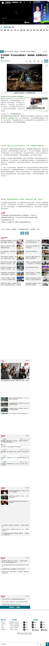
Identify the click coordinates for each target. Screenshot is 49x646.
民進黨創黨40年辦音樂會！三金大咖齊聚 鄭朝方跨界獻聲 (33, 284)
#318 (38, 229)
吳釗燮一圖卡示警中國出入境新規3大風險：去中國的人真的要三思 (33, 279)
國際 (5, 30)
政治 (2, 30)
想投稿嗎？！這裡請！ (15, 607)
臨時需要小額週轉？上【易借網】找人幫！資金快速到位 (33, 273)
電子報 (2, 627)
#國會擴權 (14, 229)
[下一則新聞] (46, 51)
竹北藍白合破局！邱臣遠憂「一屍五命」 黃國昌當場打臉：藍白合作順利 (8, 257)
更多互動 (3, 619)
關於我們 (12, 622)
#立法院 (8, 229)
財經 (8, 30)
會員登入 (12, 629)
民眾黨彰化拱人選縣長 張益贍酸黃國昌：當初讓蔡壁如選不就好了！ (8, 284)
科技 (31, 30)
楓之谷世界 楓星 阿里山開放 (32, 267)
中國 (15, 30)
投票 (2, 625)
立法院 (13, 96)
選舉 (44, 30)
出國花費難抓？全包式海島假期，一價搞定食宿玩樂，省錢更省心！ (8, 273)
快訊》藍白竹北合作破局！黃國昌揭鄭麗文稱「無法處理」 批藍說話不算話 (8, 263)
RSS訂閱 (16, 622)
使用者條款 (16, 623)
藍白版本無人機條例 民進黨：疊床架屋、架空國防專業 (33, 257)
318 (13, 104)
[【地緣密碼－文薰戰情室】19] (41, 12)
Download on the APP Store (44, 630)
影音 (47, 30)
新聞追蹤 (3, 629)
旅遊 (34, 30)
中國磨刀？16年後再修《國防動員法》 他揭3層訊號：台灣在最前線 (33, 263)
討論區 (2, 622)
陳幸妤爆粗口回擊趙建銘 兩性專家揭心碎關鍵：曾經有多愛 (8, 241)
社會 (11, 30)
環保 (37, 30)
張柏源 (5, 60)
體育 (28, 30)
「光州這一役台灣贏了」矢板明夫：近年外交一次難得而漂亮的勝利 (8, 279)
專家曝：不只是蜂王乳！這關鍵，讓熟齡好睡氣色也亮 (8, 247)
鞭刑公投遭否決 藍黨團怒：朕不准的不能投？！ (33, 247)
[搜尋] (48, 27)
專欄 (41, 30)
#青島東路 (33, 229)
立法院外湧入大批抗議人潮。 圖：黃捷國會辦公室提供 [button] (24, 92)
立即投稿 (12, 625)
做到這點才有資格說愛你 (31, 251)
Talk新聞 (3, 623)
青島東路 (11, 118)
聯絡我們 (12, 623)
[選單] (1, 27)
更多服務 (14, 619)
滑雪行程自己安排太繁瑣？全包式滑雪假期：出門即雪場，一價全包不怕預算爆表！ (8, 268)
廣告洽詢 (16, 629)
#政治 (3, 229)
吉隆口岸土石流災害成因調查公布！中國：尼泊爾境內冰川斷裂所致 (25, 145)
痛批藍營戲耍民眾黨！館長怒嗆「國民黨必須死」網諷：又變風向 (25, 199)
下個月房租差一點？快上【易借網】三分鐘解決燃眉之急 (33, 241)
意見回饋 (12, 627)
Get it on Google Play (36, 630)
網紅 (24, 30)
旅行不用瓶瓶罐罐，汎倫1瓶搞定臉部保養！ (8, 252)
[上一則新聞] (44, 51)
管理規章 (16, 627)
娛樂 (21, 30)
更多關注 (35, 619)
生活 (18, 30)
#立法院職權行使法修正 (23, 229)
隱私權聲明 (16, 625)
